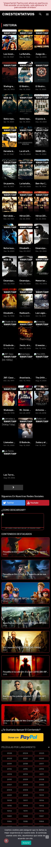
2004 (9, 790)
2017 (41, 764)
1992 (9, 811)
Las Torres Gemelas (13, 475)
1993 (41, 806)
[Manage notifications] (6, 840)
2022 (9, 758)
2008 (41, 779)
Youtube (34, 503)
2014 (41, 769)
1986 (9, 821)
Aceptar (26, 843)
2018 (25, 764)
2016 (9, 769)
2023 (41, 753)
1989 (9, 816)
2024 (25, 753)
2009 (25, 779)
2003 (25, 790)
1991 (25, 811)
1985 (25, 821)
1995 (9, 806)
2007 (9, 785)
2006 (25, 785)
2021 (25, 758)
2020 (41, 758)
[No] (47, 837)
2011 (41, 774)
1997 (25, 800)
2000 (25, 795)
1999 (41, 795)
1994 (25, 806)
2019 (9, 764)
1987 (41, 816)
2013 (9, 774)
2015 (25, 769)
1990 (41, 811)
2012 (25, 774)
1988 (25, 816)
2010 (9, 779)
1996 (41, 800)
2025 (9, 753)
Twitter (10, 503)
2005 (41, 785)
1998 (9, 800)
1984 (41, 821)
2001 (9, 795)
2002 (41, 790)
